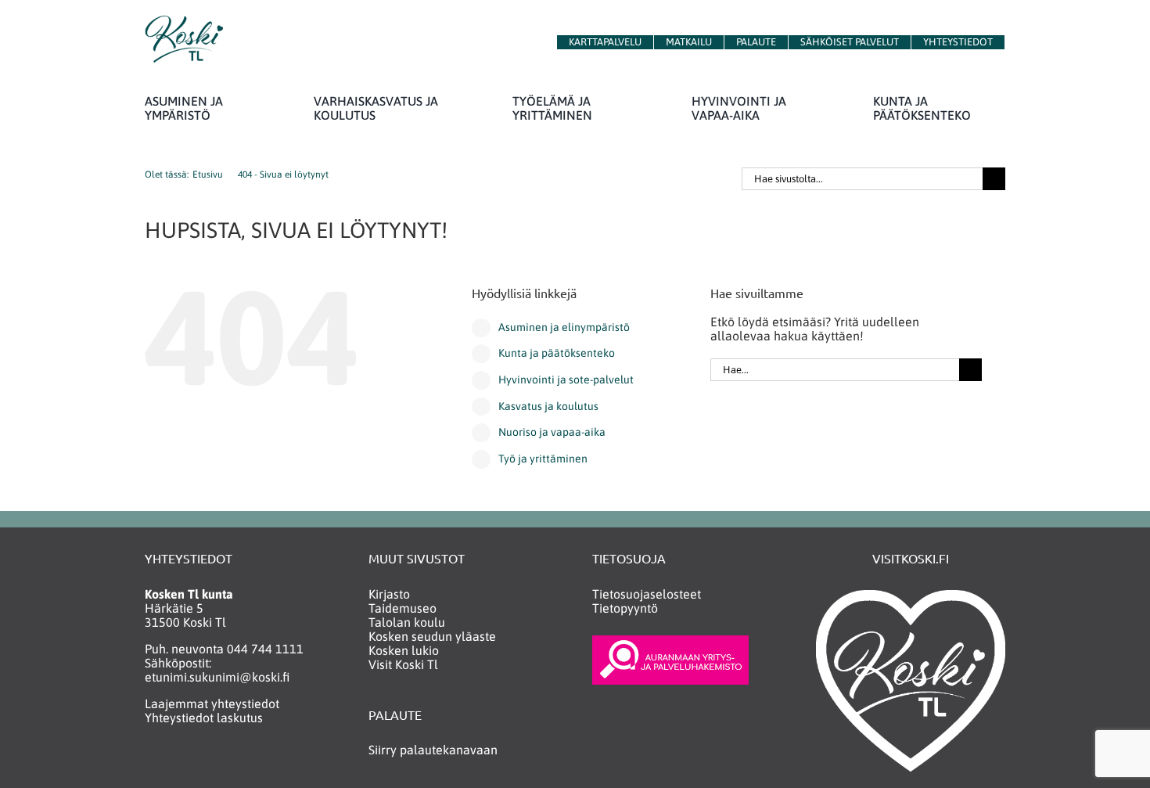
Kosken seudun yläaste (432, 636)
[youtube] (213, 762)
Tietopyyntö (625, 608)
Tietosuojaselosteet (646, 594)
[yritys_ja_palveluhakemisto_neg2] (670, 642)
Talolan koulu (406, 622)
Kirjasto (389, 594)
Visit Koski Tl (403, 664)
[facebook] (152, 762)
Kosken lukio (403, 650)
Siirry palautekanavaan (433, 750)
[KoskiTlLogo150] (184, 22)
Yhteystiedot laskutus (204, 718)
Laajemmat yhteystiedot (212, 703)
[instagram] (182, 762)
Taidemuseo (402, 608)
